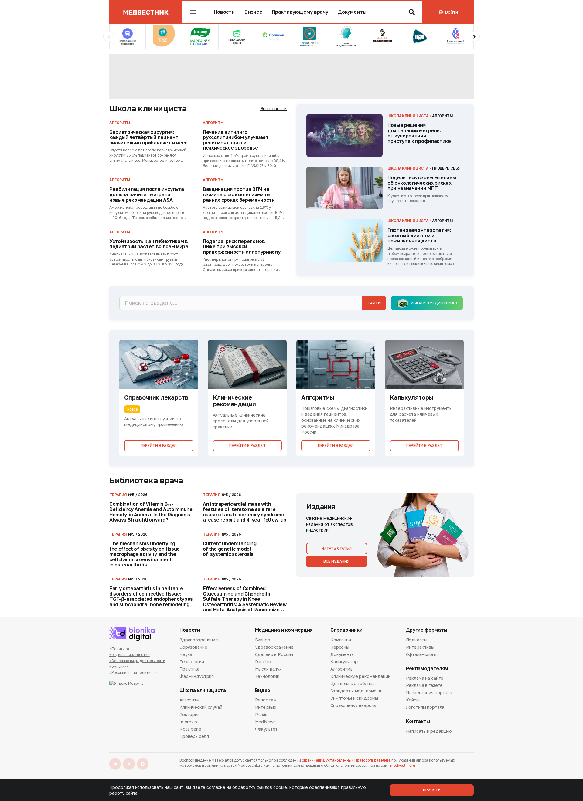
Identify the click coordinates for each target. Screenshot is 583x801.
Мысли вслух (268, 668)
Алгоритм (189, 700)
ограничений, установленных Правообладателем (346, 760)
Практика (189, 668)
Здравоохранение (198, 640)
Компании (340, 640)
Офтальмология (422, 654)
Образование (193, 647)
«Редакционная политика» (133, 672)
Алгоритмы (341, 668)
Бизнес (253, 12)
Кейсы (412, 699)
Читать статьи (337, 548)
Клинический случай (200, 707)
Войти (451, 12)
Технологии (191, 661)
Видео (262, 690)
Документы (352, 12)
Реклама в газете (424, 685)
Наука (185, 654)
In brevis (188, 721)
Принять (432, 790)
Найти (374, 303)
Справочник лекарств (353, 705)
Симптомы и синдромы (354, 698)
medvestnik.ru (402, 765)
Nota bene (190, 729)
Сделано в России (274, 654)
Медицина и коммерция (284, 630)
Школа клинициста (148, 108)
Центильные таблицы (352, 683)
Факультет (266, 729)
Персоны (339, 647)
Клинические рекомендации (360, 676)
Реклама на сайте (425, 678)
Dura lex (263, 661)
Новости (224, 12)
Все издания (336, 561)
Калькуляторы (345, 661)
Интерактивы (420, 647)
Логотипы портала (425, 707)
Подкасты (416, 640)
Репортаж (266, 700)
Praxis (261, 714)
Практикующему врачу (300, 12)
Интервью (265, 707)
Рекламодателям (427, 668)
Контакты (418, 721)
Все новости (273, 108)
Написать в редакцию (429, 731)
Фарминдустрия (196, 676)
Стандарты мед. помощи (356, 690)
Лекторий (189, 714)
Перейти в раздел (159, 445)
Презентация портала (429, 692)
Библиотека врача (146, 480)
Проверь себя (194, 736)
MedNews (265, 721)
